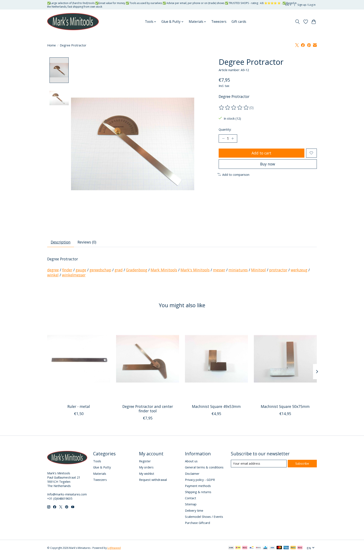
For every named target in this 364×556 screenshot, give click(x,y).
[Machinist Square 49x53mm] (216, 359)
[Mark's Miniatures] (73, 21)
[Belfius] (258, 548)
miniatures (238, 269)
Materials (99, 473)
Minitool (258, 269)
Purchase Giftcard (197, 523)
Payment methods (198, 486)
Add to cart (261, 153)
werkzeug (299, 269)
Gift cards (239, 21)
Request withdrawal (153, 480)
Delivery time (194, 510)
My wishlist (146, 473)
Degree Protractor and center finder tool (147, 408)
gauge (81, 269)
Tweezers (218, 21)
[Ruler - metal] (78, 359)
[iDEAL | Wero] (238, 548)
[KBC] (265, 548)
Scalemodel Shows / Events (204, 516)
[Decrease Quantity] (223, 138)
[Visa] (272, 548)
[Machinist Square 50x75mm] (285, 359)
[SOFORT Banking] (244, 548)
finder (67, 269)
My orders (146, 467)
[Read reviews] (234, 107)
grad (119, 269)
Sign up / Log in (306, 5)
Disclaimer (192, 473)
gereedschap (100, 269)
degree (53, 269)
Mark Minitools (164, 269)
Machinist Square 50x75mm (285, 406)
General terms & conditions (204, 467)
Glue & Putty (102, 467)
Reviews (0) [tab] (87, 242)
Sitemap (191, 504)
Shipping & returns (198, 492)
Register (145, 461)
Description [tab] (61, 242)
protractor (278, 269)
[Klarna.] (299, 548)
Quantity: (225, 129)
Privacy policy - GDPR (200, 480)
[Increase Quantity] (233, 138)
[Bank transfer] (231, 548)
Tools (97, 461)
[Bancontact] (251, 548)
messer (219, 269)
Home (51, 45)
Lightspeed (114, 548)
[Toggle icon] (297, 22)
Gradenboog (136, 269)
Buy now (267, 163)
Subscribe (302, 463)
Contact (190, 498)
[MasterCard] (279, 548)
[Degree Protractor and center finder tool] (147, 359)
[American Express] (286, 548)
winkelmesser (74, 274)
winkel (53, 274)
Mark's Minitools (195, 269)
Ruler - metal (78, 406)
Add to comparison (235, 174)
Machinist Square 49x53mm (216, 406)
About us (191, 461)
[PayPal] (293, 548)
